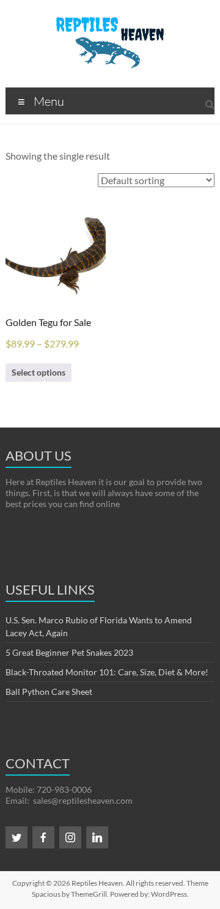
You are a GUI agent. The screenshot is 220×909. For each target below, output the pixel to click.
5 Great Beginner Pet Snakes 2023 (69, 652)
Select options (38, 372)
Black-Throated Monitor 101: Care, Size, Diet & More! (107, 672)
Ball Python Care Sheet (49, 691)
